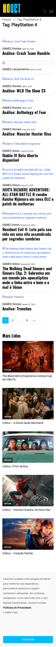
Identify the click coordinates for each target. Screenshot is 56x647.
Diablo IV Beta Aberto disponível (20, 157)
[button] (51, 12)
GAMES (7, 48)
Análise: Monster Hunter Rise (26, 133)
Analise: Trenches (17, 308)
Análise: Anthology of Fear (24, 112)
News (16, 150)
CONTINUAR (28, 639)
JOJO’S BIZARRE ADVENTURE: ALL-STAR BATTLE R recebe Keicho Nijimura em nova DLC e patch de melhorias (28, 196)
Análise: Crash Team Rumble (26, 53)
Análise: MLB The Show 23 (23, 90)
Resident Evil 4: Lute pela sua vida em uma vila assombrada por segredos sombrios (26, 234)
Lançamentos (20, 69)
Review (16, 48)
